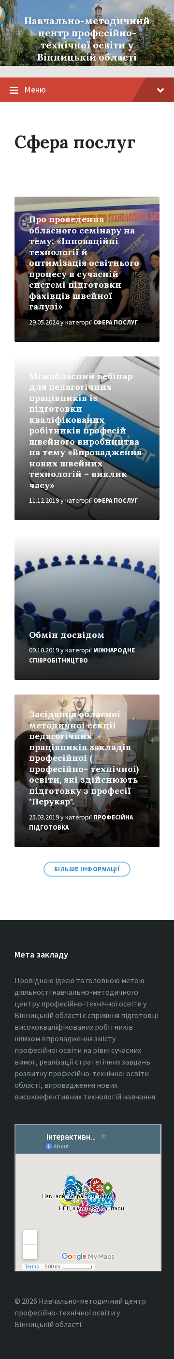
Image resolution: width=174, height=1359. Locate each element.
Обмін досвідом (66, 634)
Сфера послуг (115, 322)
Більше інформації (87, 869)
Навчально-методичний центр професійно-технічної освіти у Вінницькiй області (87, 39)
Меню (35, 89)
